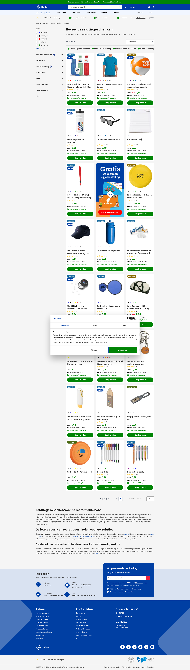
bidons (126, 534)
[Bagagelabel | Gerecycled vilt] (140, 398)
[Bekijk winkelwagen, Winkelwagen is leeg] (153, 7)
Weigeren (94, 350)
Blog (77, 638)
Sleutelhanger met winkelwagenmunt (135, 362)
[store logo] (65, 647)
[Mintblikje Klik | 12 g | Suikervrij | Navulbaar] (80, 287)
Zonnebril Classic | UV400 (108, 139)
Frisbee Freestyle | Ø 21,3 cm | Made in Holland (140, 196)
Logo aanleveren (81, 632)
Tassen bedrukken (42, 629)
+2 (140, 191)
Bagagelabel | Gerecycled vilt (139, 418)
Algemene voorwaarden (112, 667)
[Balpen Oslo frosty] (140, 453)
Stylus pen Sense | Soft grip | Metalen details (110, 362)
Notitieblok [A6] (134, 139)
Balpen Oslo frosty (135, 472)
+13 (110, 247)
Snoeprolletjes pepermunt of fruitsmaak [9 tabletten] (140, 252)
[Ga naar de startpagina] (42, 7)
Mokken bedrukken (42, 616)
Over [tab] (124, 325)
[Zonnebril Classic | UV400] (110, 121)
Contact (78, 616)
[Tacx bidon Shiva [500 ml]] (110, 232)
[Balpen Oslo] (110, 453)
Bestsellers (39, 638)
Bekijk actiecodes (116, 2)
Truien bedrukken (42, 623)
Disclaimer (150, 667)
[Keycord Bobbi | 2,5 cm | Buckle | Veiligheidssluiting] (80, 176)
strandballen (89, 536)
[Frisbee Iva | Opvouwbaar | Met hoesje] (110, 287)
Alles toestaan (123, 350)
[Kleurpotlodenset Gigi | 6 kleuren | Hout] (110, 398)
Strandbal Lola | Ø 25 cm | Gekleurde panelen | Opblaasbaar (139, 85)
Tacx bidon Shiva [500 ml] (109, 250)
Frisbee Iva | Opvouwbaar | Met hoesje (109, 307)
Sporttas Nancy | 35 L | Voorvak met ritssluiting (138, 307)
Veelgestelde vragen (83, 629)
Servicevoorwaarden (113, 585)
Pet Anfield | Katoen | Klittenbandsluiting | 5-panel (78, 252)
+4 (140, 80)
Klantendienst (80, 613)
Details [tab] (95, 325)
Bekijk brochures (41, 635)
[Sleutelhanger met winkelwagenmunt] (140, 342)
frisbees (81, 536)
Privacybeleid (139, 583)
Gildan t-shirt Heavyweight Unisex (109, 85)
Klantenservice (140, 18)
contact (96, 554)
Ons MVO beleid (81, 623)
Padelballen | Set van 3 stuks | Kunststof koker (80, 362)
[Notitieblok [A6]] (140, 121)
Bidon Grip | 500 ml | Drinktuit (76, 141)
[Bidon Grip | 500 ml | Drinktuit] (80, 121)
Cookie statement (139, 667)
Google (124, 585)
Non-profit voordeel (82, 626)
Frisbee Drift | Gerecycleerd (79, 472)
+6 (80, 247)
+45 (110, 80)
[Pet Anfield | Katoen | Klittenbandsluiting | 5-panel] (80, 232)
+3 (80, 191)
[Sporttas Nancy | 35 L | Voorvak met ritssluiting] (140, 287)
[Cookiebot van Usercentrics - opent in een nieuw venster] (128, 318)
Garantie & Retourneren (84, 635)
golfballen (74, 536)
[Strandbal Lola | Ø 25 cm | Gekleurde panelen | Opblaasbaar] (140, 65)
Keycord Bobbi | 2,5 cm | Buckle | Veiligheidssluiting (79, 196)
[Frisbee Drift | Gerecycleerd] (80, 453)
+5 (80, 80)
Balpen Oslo (102, 472)
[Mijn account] (149, 7)
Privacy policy (127, 667)
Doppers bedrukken (42, 613)
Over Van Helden (81, 619)
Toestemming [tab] (65, 325)
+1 (80, 302)
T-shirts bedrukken (42, 626)
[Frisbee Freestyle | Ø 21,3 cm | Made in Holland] (140, 176)
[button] (62, 29)
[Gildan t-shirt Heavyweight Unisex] (110, 65)
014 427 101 (130, 7)
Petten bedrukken (42, 619)
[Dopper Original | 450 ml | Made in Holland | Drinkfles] (80, 65)
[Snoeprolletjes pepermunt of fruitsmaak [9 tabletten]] (140, 232)
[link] (97, 499)
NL (151, 18)
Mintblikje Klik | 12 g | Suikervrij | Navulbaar (77, 307)
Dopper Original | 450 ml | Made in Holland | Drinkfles (79, 85)
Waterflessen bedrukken (44, 632)
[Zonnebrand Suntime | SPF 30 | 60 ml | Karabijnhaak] (80, 398)
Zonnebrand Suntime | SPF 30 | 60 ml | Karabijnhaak (79, 418)
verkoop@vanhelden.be (124, 616)
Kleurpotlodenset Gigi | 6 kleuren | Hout (108, 418)
